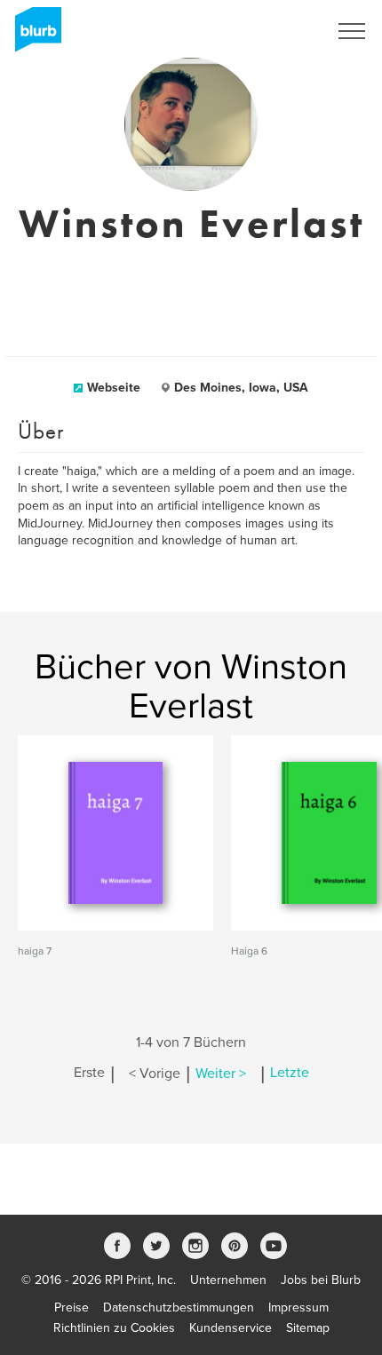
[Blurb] (33, 35)
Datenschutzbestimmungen (178, 1307)
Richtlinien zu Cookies (114, 1327)
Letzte (289, 1073)
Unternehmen (228, 1280)
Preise (71, 1307)
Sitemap (308, 1327)
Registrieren (272, 31)
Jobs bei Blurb (321, 1280)
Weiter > (220, 1073)
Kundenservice (230, 1327)
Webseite (113, 387)
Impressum (298, 1307)
